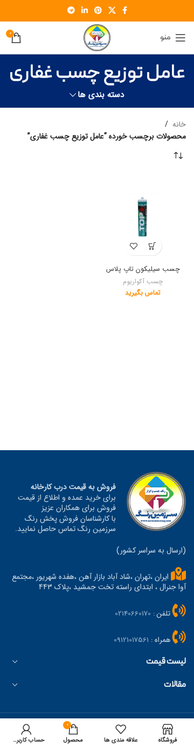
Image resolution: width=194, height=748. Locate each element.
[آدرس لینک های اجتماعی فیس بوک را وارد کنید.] (124, 10)
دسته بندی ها (101, 95)
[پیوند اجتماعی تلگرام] (71, 10)
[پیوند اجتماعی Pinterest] (98, 10)
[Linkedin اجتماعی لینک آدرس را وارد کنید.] (84, 10)
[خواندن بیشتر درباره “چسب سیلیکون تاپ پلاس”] (152, 245)
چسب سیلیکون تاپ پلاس (143, 269)
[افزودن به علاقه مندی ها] (133, 245)
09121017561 (131, 640)
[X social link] (112, 10)
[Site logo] (97, 37)
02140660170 (133, 613)
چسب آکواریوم (143, 281)
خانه (179, 124)
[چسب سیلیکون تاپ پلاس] (143, 217)
